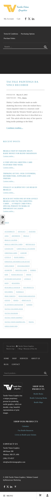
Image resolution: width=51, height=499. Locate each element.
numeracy (20, 292)
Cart (18, 19)
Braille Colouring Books (38, 398)
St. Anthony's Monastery (14, 304)
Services (24, 358)
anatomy (32, 231)
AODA (7, 236)
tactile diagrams (11, 313)
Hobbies (33, 270)
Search (45, 373)
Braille (26, 236)
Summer (29, 304)
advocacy (22, 231)
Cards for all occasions (26, 248)
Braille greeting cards (14, 244)
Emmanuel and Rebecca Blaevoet (17, 261)
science (7, 300)
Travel (31, 322)
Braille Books (38, 394)
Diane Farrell (19, 257)
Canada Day (9, 248)
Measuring (16, 283)
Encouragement (23, 266)
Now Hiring (9, 292)
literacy (27, 279)
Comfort (23, 253)
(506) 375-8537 (8, 458)
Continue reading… (14, 128)
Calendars (25, 426)
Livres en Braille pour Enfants (25, 435)
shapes (15, 300)
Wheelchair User (11, 326)
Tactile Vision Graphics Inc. (15, 322)
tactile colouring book (14, 309)
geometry (8, 270)
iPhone (28, 274)
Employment (9, 266)
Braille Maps (38, 402)
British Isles (30, 244)
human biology (17, 274)
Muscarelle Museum (12, 287)
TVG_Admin (22, 98)
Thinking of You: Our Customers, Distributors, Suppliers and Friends (19, 175)
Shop (14, 358)
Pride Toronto (10, 296)
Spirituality (26, 300)
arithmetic (16, 236)
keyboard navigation (13, 279)
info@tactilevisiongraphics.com (14, 462)
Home (6, 358)
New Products (28, 287)
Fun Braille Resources (25, 430)
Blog (6, 364)
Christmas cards (11, 253)
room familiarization (27, 296)
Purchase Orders (9, 38)
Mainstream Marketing (13, 480)
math (7, 283)
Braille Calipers (11, 240)
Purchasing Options (28, 34)
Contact (16, 364)
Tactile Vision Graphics (13, 317)
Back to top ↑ (10, 349)
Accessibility (10, 231)
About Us (35, 358)
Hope (6, 274)
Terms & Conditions (11, 34)
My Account (9, 19)
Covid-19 (8, 257)
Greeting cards (21, 270)
